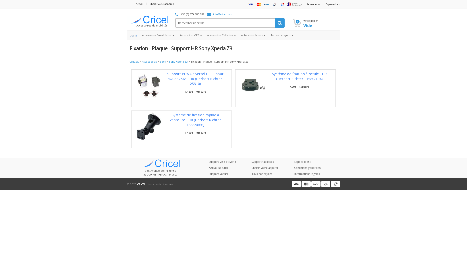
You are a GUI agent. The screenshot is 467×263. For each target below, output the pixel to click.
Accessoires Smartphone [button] (157, 35)
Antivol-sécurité (219, 167)
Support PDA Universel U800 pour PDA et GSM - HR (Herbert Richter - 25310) (195, 78)
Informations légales (307, 174)
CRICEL (134, 61)
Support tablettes (263, 161)
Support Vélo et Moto (222, 161)
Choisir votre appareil (162, 4)
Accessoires (149, 61)
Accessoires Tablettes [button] (220, 35)
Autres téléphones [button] (252, 35)
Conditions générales (307, 167)
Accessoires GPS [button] (190, 35)
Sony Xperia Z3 (178, 61)
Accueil (140, 4)
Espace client (333, 4)
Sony (163, 61)
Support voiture (219, 174)
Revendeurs (313, 4)
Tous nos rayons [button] (281, 35)
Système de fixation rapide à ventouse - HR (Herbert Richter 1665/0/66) (195, 120)
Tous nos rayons (262, 174)
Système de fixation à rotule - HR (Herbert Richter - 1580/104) (299, 76)
